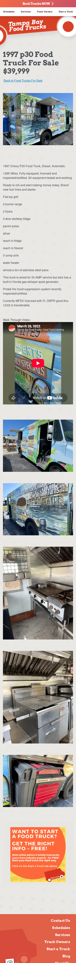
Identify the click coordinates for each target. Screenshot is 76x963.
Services (26, 11)
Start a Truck (66, 11)
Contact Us (60, 921)
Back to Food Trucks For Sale (23, 80)
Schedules (9, 11)
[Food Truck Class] (38, 854)
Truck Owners (44, 11)
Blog (66, 956)
